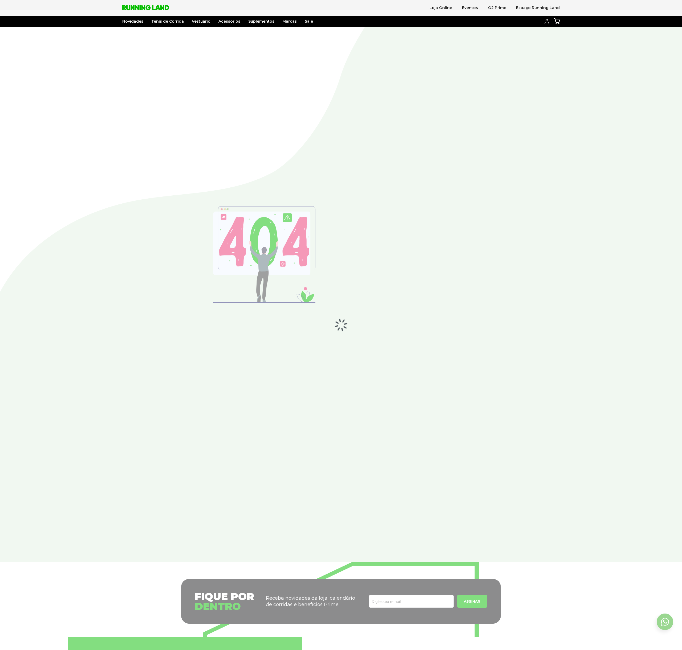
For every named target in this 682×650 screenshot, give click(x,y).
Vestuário (201, 21)
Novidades (132, 21)
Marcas (289, 21)
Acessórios (229, 21)
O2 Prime (497, 7)
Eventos (470, 7)
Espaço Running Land (538, 7)
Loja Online (440, 7)
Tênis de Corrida (167, 21)
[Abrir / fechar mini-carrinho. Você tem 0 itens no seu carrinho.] (557, 21)
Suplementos (261, 21)
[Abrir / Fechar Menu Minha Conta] (547, 21)
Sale (309, 21)
